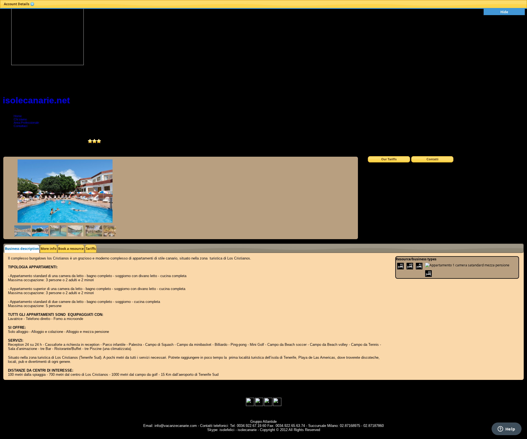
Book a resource (71, 248)
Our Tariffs (389, 159)
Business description (22, 248)
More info (48, 248)
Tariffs (91, 248)
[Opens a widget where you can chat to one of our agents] (506, 429)
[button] (19, 4)
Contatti (432, 159)
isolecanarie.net (36, 100)
